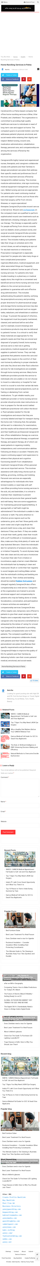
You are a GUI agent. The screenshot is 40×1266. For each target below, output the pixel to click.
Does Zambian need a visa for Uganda (20, 938)
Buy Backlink (9, 1200)
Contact (16, 1251)
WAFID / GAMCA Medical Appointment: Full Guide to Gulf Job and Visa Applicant (24, 716)
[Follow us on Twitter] (37, 1254)
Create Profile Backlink (14, 1197)
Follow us (28, 8)
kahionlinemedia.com (12, 1215)
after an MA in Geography (13, 983)
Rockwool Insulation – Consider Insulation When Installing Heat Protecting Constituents (17, 945)
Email (3, 811)
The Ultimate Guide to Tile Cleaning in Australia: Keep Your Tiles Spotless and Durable (19, 863)
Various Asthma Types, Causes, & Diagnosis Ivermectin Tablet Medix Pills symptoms (18, 977)
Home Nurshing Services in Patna (13, 666)
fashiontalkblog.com (12, 1236)
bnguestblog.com (10, 1212)
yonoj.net (7, 1242)
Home (15, 57)
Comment (5, 777)
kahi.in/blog (9, 1230)
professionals (29, 210)
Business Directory (12, 1206)
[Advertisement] (20, 32)
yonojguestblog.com (12, 1209)
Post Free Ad (9, 1203)
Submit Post (29, 2)
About (24, 1251)
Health (23, 57)
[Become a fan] (37, 1259)
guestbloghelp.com (11, 1221)
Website (3, 821)
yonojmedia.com (10, 1218)
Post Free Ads (6, 1258)
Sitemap (8, 1251)
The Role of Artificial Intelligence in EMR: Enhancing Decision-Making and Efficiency (24, 747)
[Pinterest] (23, 79)
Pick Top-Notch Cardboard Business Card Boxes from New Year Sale (19, 1018)
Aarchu (7, 69)
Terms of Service (20, 1254)
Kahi (22, 1262)
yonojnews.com (9, 1227)
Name (3, 802)
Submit (31, 1251)
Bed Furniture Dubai (13, 930)
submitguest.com (10, 1224)
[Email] (29, 79)
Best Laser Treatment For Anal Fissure (20, 934)
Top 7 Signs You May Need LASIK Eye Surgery (19, 1084)
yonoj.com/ (8, 1233)
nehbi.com (7, 1239)
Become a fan (36, 8)
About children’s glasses (14, 926)
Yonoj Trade (30, 1262)
